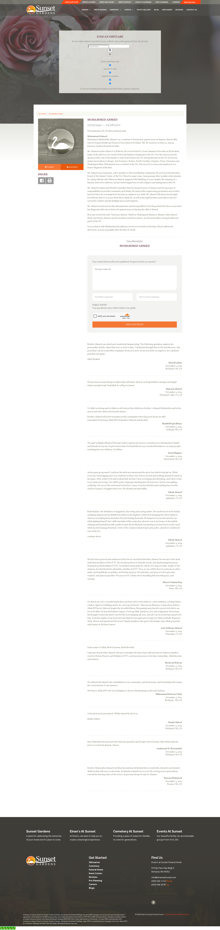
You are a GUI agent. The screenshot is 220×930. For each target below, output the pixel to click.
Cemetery (114, 10)
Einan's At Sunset (82, 831)
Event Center (95, 873)
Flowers (50, 167)
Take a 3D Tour (71, 2)
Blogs (91, 888)
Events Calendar (143, 2)
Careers (176, 2)
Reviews (179, 10)
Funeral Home (96, 869)
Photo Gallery (144, 10)
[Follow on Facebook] (153, 902)
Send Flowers (88, 2)
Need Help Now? (107, 2)
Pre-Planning (162, 2)
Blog (156, 10)
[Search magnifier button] (110, 50)
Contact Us (191, 10)
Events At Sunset (169, 831)
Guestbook (73, 167)
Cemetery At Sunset (128, 831)
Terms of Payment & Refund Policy (176, 914)
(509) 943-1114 (189, 2)
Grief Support (124, 2)
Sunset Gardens (38, 831)
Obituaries (167, 10)
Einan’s (85, 10)
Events (128, 10)
